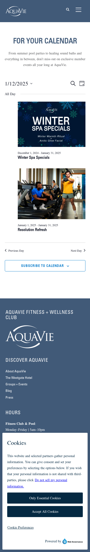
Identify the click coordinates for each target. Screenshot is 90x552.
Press (9, 398)
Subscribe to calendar (42, 266)
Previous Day (16, 250)
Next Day (76, 250)
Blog (9, 391)
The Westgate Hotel (19, 378)
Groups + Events (16, 384)
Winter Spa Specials (33, 158)
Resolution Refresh (32, 230)
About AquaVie (16, 371)
